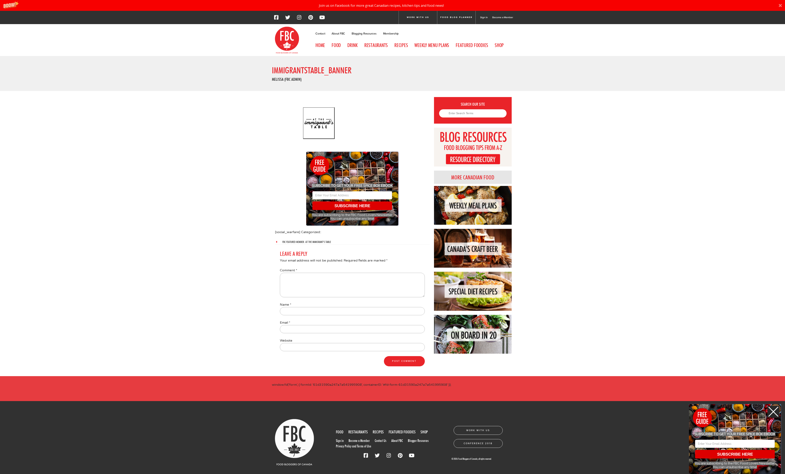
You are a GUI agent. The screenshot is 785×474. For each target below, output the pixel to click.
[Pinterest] (310, 18)
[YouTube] (322, 18)
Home (320, 45)
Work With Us (478, 430)
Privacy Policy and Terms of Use (353, 446)
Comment (288, 270)
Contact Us (380, 440)
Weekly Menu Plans (431, 45)
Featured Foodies (472, 45)
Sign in (340, 440)
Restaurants (376, 45)
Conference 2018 (478, 443)
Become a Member (502, 17)
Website (286, 341)
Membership (391, 33)
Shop (499, 45)
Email (285, 323)
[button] (392, 5)
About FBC (338, 33)
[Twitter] (287, 18)
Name (285, 305)
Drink (352, 45)
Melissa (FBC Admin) (287, 79)
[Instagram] (299, 18)
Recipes (401, 45)
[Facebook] (276, 18)
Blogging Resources (364, 33)
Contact (320, 33)
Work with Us (418, 17)
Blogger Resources (418, 440)
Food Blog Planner (456, 17)
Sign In (484, 17)
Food (336, 45)
